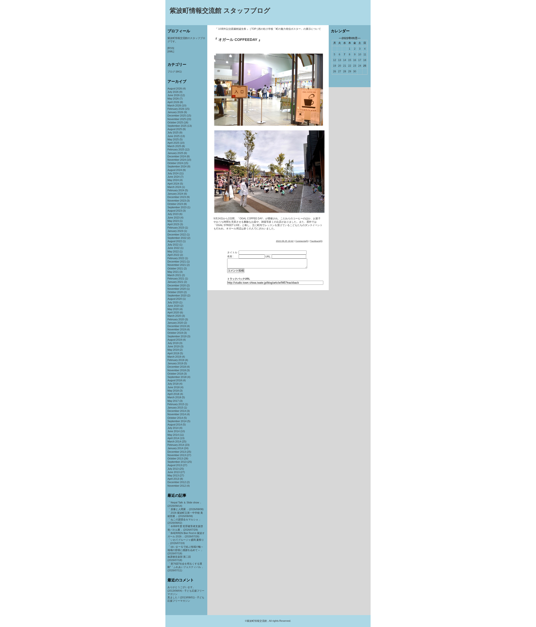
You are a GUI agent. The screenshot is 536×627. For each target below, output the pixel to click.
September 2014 (177, 421)
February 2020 (176, 319)
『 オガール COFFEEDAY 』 (238, 39)
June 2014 (174, 431)
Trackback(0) (316, 241)
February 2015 (176, 404)
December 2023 (177, 197)
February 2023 (176, 227)
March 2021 (174, 275)
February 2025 (176, 149)
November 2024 (177, 159)
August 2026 (175, 88)
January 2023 (175, 231)
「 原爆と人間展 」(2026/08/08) (186, 509)
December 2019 (177, 326)
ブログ (171, 71)
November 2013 (177, 455)
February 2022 (176, 258)
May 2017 (173, 400)
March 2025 (174, 146)
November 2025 (177, 119)
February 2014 (176, 444)
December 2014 (177, 411)
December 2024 (177, 156)
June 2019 (174, 346)
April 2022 (173, 254)
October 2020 (175, 292)
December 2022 (177, 234)
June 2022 (174, 248)
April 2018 (173, 394)
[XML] (171, 51)
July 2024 (173, 173)
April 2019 (173, 353)
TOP (253, 28)
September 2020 (177, 295)
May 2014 (173, 434)
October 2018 (175, 373)
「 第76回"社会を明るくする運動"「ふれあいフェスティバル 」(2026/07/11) (186, 567)
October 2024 (175, 163)
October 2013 (175, 458)
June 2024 (174, 176)
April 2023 (173, 224)
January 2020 (175, 322)
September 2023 (177, 207)
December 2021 (177, 261)
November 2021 (177, 265)
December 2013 (177, 451)
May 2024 (173, 180)
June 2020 (174, 305)
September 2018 (177, 377)
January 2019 (175, 363)
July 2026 (173, 91)
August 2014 (175, 424)
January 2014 (175, 448)
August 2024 (175, 170)
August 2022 (175, 241)
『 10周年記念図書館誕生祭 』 (232, 28)
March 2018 (174, 397)
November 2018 (177, 370)
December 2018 (177, 366)
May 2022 (173, 251)
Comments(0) (301, 241)
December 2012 (177, 482)
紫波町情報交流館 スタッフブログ (220, 10)
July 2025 (173, 132)
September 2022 (177, 238)
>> (359, 38)
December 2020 (177, 285)
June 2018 (174, 387)
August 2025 (175, 129)
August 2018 (175, 380)
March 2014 (174, 441)
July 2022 (173, 244)
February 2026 (176, 108)
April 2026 (173, 102)
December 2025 (177, 115)
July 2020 (173, 302)
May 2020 (173, 309)
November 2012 (177, 485)
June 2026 (174, 95)
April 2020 (173, 312)
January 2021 (175, 282)
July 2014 (173, 428)
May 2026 (173, 98)
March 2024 (174, 187)
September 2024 (177, 166)
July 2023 (173, 214)
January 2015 (175, 407)
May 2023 (173, 221)
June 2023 (174, 217)
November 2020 (177, 288)
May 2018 (173, 390)
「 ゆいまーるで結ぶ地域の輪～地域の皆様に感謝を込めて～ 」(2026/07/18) (185, 550)
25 (364, 65)
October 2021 (175, 268)
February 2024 (176, 190)
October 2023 (175, 204)
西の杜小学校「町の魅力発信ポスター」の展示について (289, 28)
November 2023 (177, 200)
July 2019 (173, 343)
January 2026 (175, 112)
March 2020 (174, 315)
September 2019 (177, 336)
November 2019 (177, 329)
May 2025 (173, 139)
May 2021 (173, 271)
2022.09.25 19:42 (285, 241)
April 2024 (173, 183)
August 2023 (175, 210)
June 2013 (174, 472)
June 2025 (174, 136)
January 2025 (175, 153)
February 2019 (176, 360)
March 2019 (174, 356)
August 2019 (175, 339)
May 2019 (173, 349)
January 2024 (175, 193)
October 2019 (175, 332)
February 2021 (176, 278)
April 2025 (173, 142)
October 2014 (175, 417)
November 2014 (177, 414)
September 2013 (177, 461)
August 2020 (175, 298)
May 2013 (173, 475)
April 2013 (173, 478)
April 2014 (173, 438)
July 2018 (173, 383)
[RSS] (171, 48)
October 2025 (175, 122)
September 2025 (177, 125)
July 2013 (173, 468)
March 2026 (174, 105)
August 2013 (175, 465)
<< (340, 38)
